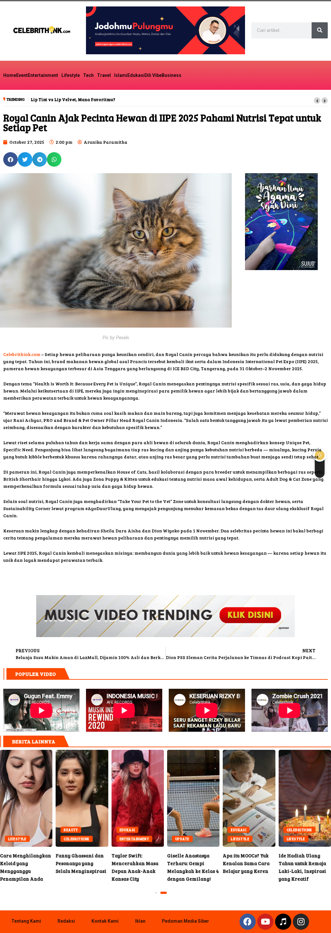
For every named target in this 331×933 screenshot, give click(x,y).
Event (22, 75)
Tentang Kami (26, 921)
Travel (104, 75)
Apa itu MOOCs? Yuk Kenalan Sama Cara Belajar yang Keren (214, 863)
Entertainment (43, 75)
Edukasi (135, 75)
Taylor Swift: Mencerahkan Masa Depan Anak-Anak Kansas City (106, 798)
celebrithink (45, 838)
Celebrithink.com (21, 354)
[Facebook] (248, 922)
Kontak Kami (105, 921)
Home (9, 75)
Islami (120, 75)
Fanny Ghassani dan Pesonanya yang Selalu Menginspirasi (50, 798)
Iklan (140, 921)
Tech (88, 75)
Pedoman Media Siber (185, 921)
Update (151, 838)
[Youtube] (265, 922)
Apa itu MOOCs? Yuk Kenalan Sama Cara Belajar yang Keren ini (217, 798)
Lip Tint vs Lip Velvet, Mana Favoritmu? (73, 99)
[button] (317, 100)
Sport (317, 838)
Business (171, 75)
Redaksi (66, 921)
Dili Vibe (153, 75)
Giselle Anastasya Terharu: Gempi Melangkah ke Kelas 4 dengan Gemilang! (161, 798)
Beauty (39, 829)
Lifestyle (70, 75)
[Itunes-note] (283, 922)
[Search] (320, 30)
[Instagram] (301, 922)
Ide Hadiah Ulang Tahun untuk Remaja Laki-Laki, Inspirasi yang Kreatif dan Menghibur (273, 798)
